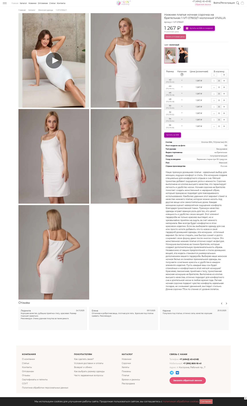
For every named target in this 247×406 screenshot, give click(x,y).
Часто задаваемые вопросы (88, 375)
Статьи (52, 3)
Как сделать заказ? (84, 359)
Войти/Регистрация (224, 3)
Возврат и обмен (83, 367)
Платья (125, 375)
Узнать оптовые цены (175, 37)
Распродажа (128, 383)
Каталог (23, 3)
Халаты (125, 367)
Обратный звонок (203, 4)
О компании (28, 359)
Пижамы (126, 371)
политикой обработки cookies (181, 401)
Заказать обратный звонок (187, 380)
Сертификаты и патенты (35, 379)
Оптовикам (43, 3)
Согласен (207, 401)
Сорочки (126, 363)
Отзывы (26, 375)
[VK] (177, 373)
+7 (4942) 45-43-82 (201, 1)
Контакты (61, 3)
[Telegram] (172, 373)
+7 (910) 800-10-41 (192, 363)
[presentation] (222, 303)
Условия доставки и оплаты (88, 363)
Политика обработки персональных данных (45, 388)
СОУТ (25, 383)
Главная (14, 3)
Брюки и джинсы (131, 379)
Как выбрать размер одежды (89, 371)
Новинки (32, 3)
